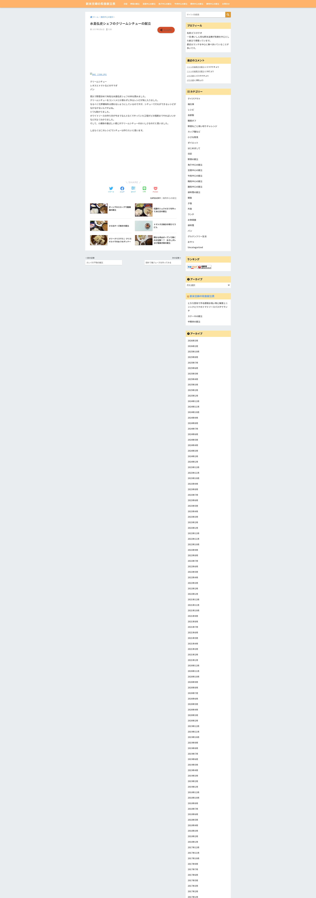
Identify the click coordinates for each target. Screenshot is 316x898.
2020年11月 (193, 671)
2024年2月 (193, 456)
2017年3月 (193, 885)
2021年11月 (193, 605)
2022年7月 (193, 560)
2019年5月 (193, 764)
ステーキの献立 (195, 316)
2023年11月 (193, 472)
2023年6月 (193, 500)
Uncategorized (195, 247)
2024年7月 (193, 428)
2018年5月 (193, 819)
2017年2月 (193, 891)
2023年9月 (193, 483)
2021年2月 (193, 654)
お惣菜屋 (192, 219)
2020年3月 (193, 715)
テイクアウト (194, 98)
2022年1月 (193, 593)
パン (190, 230)
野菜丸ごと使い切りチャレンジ (202, 126)
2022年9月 (193, 549)
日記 (125, 3)
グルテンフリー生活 (197, 236)
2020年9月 (193, 682)
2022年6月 (193, 566)
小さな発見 (193, 137)
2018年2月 (193, 836)
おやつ (191, 241)
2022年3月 (193, 582)
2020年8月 (193, 687)
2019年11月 (193, 731)
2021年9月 (193, 615)
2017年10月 (193, 858)
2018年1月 (193, 841)
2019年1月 (193, 786)
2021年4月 (193, 643)
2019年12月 (193, 726)
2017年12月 (193, 847)
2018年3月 (193, 830)
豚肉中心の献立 (212, 3)
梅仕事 (191, 104)
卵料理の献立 (194, 192)
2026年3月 (193, 340)
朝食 (190, 197)
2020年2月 (193, 720)
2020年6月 (193, 698)
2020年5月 (193, 704)
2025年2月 (193, 390)
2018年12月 (193, 792)
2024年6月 (193, 434)
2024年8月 (193, 423)
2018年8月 (193, 803)
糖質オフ (192, 120)
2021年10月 (193, 610)
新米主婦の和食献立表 (100, 4)
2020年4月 (193, 709)
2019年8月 (193, 748)
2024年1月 (193, 461)
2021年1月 (193, 660)
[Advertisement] (133, 52)
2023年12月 (193, 467)
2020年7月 (193, 693)
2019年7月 (193, 753)
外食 (190, 208)
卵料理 (191, 225)
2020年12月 (193, 665)
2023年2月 (193, 522)
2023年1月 (193, 527)
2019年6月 (193, 759)
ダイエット (193, 142)
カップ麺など (194, 131)
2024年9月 (193, 417)
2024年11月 (193, 406)
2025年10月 (193, 351)
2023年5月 (193, 505)
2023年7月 (193, 494)
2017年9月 (193, 863)
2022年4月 (193, 577)
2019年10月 (193, 737)
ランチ (191, 214)
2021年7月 (193, 626)
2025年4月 (193, 379)
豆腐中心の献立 (149, 3)
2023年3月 (193, 516)
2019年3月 (193, 775)
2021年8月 (193, 621)
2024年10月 (193, 412)
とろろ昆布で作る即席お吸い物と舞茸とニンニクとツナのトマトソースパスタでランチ (208, 307)
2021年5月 (193, 638)
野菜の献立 (135, 3)
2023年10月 (193, 478)
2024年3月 (193, 450)
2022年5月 (193, 571)
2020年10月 (193, 676)
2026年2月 (193, 346)
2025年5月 (193, 373)
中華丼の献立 (194, 321)
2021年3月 (193, 649)
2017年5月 (193, 880)
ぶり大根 (190, 75)
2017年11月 (193, 852)
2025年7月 (193, 362)
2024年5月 (193, 439)
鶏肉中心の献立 (196, 3)
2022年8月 (193, 555)
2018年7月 (193, 808)
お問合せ (226, 3)
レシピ (191, 109)
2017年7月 (193, 869)
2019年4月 (193, 770)
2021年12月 (193, 599)
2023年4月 (193, 511)
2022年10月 (193, 544)
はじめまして (194, 148)
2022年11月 (193, 538)
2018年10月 (193, 797)
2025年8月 (193, 357)
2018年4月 (193, 825)
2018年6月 (193, 814)
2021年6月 (193, 632)
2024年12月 (193, 401)
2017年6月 (193, 874)
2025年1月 (193, 395)
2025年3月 (193, 384)
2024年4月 (193, 445)
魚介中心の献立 (164, 3)
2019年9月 (193, 742)
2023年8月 (193, 489)
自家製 (191, 115)
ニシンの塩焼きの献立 (195, 67)
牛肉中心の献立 (180, 3)
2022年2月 (193, 588)
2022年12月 (193, 533)
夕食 (190, 203)
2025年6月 (193, 368)
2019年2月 (193, 781)
